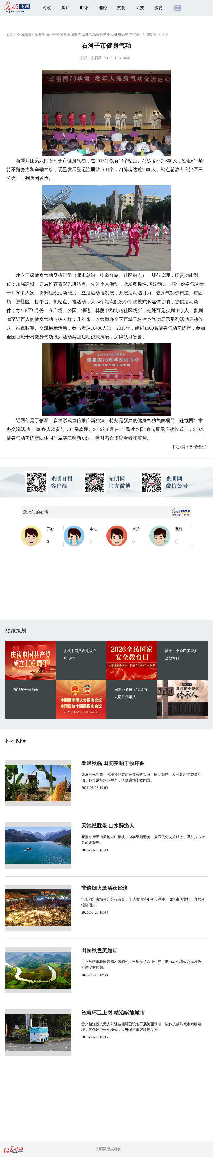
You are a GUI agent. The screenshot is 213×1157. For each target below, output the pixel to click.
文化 (121, 7)
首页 (10, 35)
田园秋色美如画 (99, 950)
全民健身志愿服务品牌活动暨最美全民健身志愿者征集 (95, 35)
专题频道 (24, 35)
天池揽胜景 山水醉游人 (108, 825)
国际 (65, 7)
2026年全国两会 (26, 690)
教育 (159, 7)
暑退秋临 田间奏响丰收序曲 (113, 763)
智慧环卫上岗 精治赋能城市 (113, 1012)
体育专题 (42, 35)
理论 (103, 7)
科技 (140, 7)
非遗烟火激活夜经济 (104, 888)
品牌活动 (150, 35)
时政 (47, 7)
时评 (84, 7)
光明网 (96, 58)
